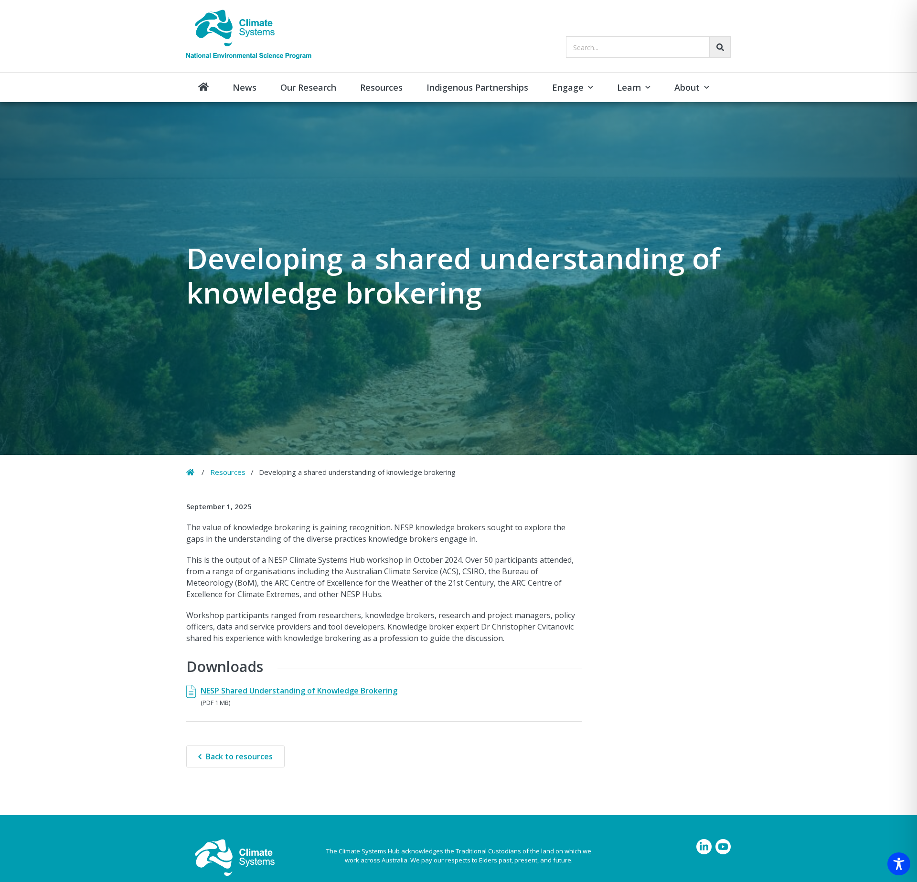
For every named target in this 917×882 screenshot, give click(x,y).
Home (203, 87)
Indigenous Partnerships (477, 87)
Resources (381, 87)
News (244, 87)
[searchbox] (648, 47)
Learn (629, 87)
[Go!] (720, 47)
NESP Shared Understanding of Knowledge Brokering (299, 690)
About (687, 87)
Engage (568, 87)
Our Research (308, 87)
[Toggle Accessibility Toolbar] (898, 863)
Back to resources (239, 756)
